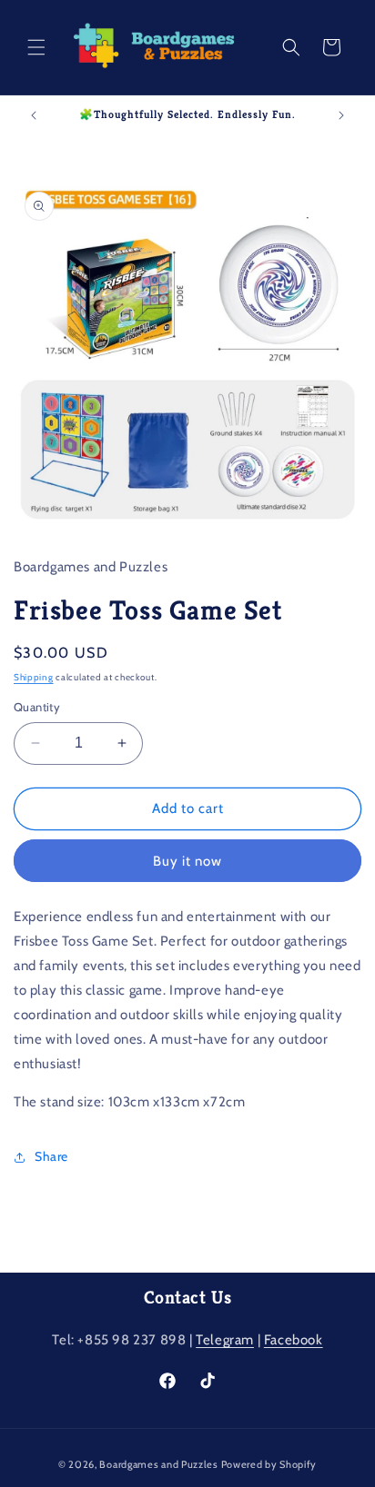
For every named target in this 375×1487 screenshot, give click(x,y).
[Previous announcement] (34, 115)
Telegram (225, 1340)
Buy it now (187, 861)
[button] (36, 47)
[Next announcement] (341, 115)
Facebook (293, 1340)
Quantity (37, 706)
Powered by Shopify (269, 1464)
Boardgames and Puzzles (158, 1464)
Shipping (34, 677)
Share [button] (51, 1156)
